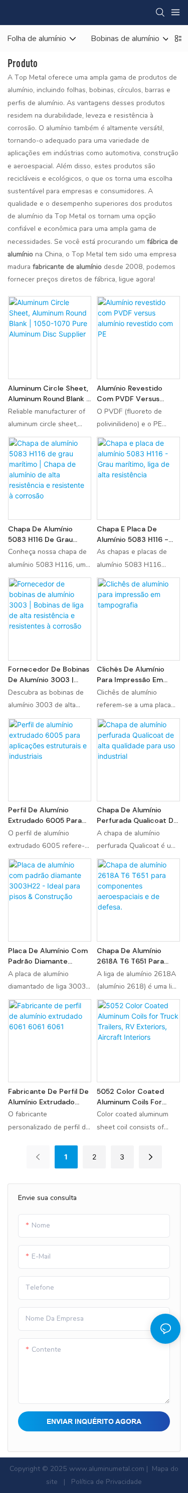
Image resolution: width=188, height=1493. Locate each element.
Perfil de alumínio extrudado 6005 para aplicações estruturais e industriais (47, 815)
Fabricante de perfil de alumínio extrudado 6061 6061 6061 (48, 1097)
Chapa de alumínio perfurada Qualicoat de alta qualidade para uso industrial (138, 815)
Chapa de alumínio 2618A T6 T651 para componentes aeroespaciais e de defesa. (130, 956)
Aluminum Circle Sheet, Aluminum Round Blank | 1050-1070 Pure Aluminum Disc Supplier (48, 394)
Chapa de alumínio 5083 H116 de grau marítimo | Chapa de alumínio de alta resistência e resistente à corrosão (47, 534)
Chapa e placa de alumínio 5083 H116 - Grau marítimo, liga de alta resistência (136, 534)
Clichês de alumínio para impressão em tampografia (130, 675)
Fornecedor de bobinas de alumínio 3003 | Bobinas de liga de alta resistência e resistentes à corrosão (49, 675)
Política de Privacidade (105, 1481)
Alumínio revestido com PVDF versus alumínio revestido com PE (129, 394)
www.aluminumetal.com (107, 1468)
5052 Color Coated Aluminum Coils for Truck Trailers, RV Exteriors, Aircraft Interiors (130, 1097)
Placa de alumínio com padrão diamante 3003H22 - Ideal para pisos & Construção (48, 956)
